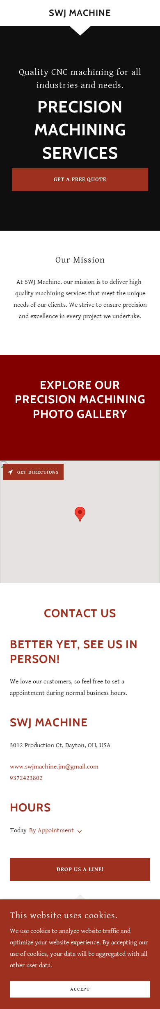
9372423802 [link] (26, 778)
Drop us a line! (80, 869)
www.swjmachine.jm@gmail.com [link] (54, 767)
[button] (78, 831)
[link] (80, 13)
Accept (80, 989)
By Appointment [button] (51, 830)
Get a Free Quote (80, 179)
